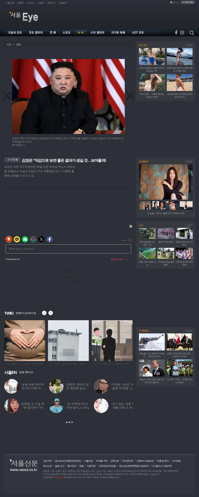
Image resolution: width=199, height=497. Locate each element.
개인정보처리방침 (107, 466)
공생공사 (51, 3)
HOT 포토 (143, 45)
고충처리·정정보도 (145, 461)
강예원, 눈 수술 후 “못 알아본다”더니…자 (32, 407)
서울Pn (20, 3)
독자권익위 (127, 461)
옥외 (78, 461)
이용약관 (91, 466)
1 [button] (66, 422)
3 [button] (72, 422)
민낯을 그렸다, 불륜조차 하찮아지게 (165, 213)
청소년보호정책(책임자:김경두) (133, 466)
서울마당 (88, 461)
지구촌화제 (143, 331)
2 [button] (69, 422)
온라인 (72, 461)
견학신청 (114, 461)
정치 (18, 44)
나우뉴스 (30, 3)
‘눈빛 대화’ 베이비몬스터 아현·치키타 (32, 388)
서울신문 (10, 3)
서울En (41, 3)
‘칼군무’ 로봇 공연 (165, 242)
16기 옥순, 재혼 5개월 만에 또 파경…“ (122, 407)
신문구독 (47, 461)
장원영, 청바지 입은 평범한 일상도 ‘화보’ (77, 388)
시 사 (141, 225)
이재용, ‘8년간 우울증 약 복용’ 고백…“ (122, 388)
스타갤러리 (143, 161)
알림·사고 (59, 466)
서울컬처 (62, 3)
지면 (67, 461)
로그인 (176, 2)
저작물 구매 (101, 461)
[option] (33, 340)
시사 (8, 44)
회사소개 (47, 466)
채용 (81, 466)
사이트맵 (176, 461)
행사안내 (71, 466)
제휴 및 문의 (163, 461)
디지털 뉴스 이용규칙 (162, 466)
